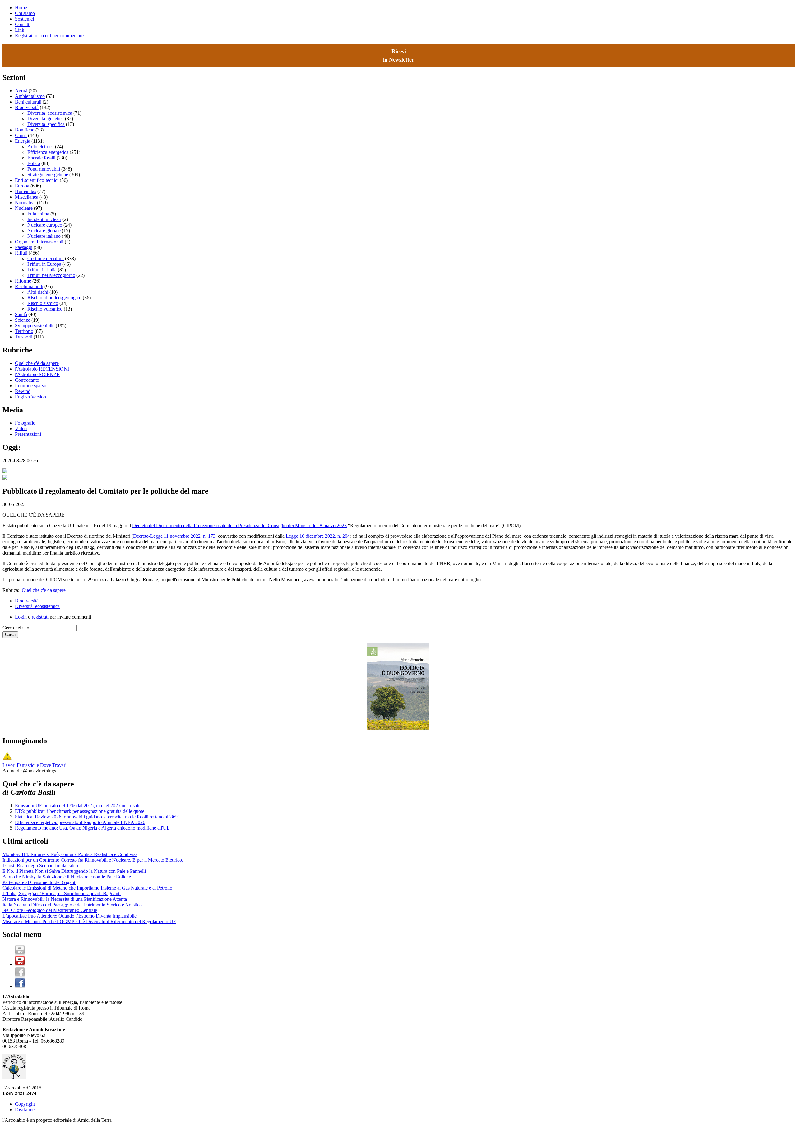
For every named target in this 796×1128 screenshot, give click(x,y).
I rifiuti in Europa (44, 264)
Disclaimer (25, 1109)
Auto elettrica (40, 146)
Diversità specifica (46, 124)
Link (19, 30)
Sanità (21, 314)
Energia (22, 141)
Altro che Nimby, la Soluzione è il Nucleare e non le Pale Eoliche (66, 876)
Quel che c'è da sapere (37, 363)
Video (21, 428)
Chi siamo (25, 13)
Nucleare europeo (44, 225)
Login (21, 616)
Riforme (23, 280)
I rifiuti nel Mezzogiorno (51, 275)
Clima (21, 135)
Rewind (22, 391)
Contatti (22, 24)
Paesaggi (23, 247)
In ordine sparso (30, 385)
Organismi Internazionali (39, 241)
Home (21, 7)
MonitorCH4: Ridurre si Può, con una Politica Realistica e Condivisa (69, 854)
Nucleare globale (44, 230)
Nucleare (24, 208)
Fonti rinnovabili (43, 169)
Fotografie (25, 423)
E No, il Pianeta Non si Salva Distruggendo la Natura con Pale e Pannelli (74, 871)
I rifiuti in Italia (42, 269)
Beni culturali (28, 101)
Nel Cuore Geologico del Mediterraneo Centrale (49, 910)
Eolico (33, 163)
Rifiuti (21, 253)
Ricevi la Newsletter (398, 55)
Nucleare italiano (44, 236)
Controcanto (27, 380)
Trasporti (23, 336)
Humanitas (25, 191)
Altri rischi (37, 292)
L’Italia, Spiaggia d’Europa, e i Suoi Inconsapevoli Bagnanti (61, 893)
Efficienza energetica (47, 152)
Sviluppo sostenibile (34, 325)
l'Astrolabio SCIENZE (37, 374)
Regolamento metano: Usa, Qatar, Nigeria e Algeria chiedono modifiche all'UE (92, 828)
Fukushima (38, 213)
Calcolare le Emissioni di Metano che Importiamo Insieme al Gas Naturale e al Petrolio (87, 888)
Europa (22, 185)
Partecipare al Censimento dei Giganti (39, 882)
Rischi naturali (29, 286)
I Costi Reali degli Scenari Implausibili (40, 865)
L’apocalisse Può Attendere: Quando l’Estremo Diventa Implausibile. (70, 916)
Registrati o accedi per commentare (49, 35)
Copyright (25, 1104)
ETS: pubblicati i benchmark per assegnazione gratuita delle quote (79, 811)
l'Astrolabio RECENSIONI (42, 368)
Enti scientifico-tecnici (37, 180)
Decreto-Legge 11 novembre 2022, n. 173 (174, 536)
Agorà (21, 90)
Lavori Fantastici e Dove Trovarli (35, 765)
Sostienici (24, 18)
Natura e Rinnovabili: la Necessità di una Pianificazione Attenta (64, 899)
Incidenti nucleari (44, 219)
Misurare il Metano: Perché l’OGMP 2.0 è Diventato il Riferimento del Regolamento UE (89, 921)
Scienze (22, 320)
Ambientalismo (30, 96)
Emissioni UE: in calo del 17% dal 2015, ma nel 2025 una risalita (79, 805)
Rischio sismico (42, 303)
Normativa (25, 202)
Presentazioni (28, 434)
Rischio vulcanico (44, 308)
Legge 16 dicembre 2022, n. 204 (318, 536)
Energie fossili (41, 157)
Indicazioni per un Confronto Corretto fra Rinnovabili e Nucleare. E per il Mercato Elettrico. (92, 860)
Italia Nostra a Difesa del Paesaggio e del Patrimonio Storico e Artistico (72, 904)
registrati (40, 616)
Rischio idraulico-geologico (54, 297)
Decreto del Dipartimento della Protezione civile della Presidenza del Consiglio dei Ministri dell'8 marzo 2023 (239, 525)
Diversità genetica (45, 118)
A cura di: (12, 770)
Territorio (24, 331)
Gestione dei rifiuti (45, 258)
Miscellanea (26, 197)
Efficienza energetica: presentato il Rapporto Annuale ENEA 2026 (80, 822)
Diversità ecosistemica (49, 113)
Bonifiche (24, 129)
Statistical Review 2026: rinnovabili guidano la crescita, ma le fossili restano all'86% (97, 816)
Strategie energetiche (47, 174)
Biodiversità (27, 107)
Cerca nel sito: (17, 627)
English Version (30, 396)
